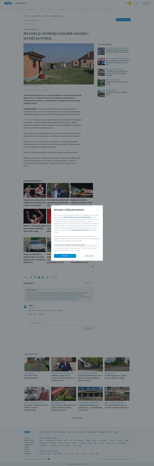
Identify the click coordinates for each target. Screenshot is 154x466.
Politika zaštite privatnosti (72, 217)
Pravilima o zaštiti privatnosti (80, 230)
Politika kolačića (86, 217)
